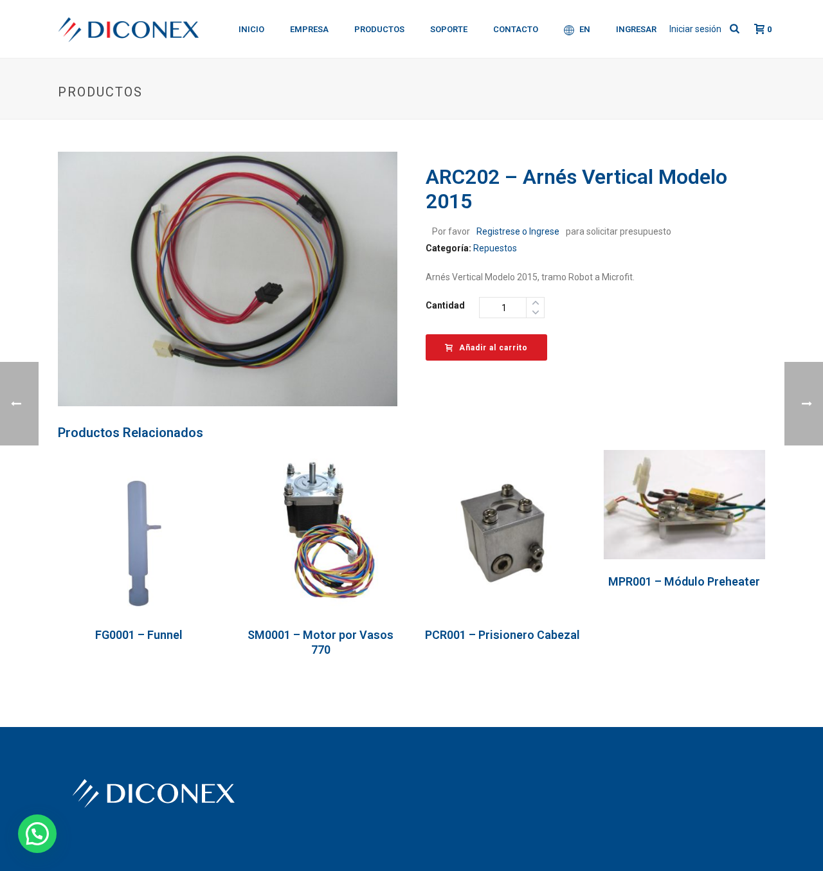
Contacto (515, 29)
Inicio (251, 29)
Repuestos (495, 248)
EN (584, 29)
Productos (379, 29)
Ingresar (636, 29)
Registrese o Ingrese (517, 231)
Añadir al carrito (493, 347)
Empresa (309, 29)
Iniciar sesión (695, 29)
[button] (37, 833)
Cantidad (445, 305)
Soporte (448, 29)
